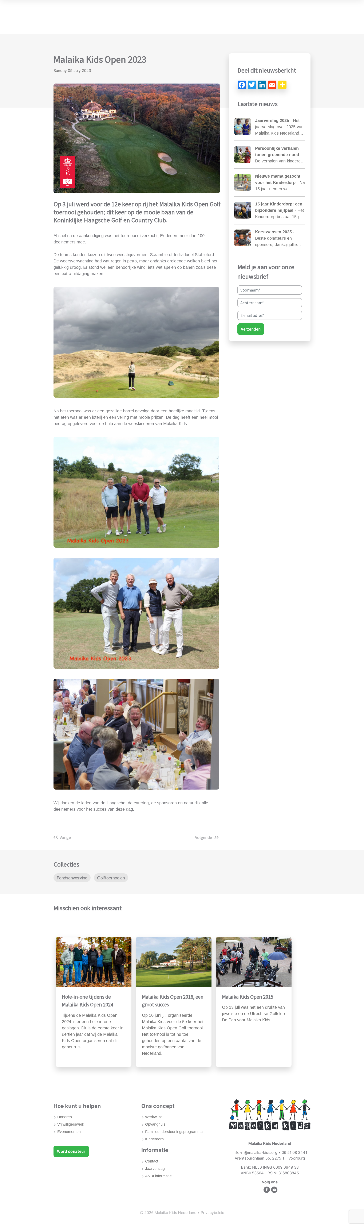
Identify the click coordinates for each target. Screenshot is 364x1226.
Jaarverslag (155, 1169)
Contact (151, 1161)
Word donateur (71, 1151)
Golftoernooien (111, 878)
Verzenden (251, 329)
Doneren (64, 1117)
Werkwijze (153, 1117)
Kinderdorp (154, 1139)
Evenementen (69, 1132)
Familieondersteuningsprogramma (174, 1132)
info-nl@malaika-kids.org (255, 1152)
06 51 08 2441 (294, 1152)
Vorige (65, 837)
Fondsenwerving (72, 878)
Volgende (204, 837)
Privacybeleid (212, 1212)
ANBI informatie (158, 1176)
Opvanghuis (155, 1124)
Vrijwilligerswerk (70, 1124)
